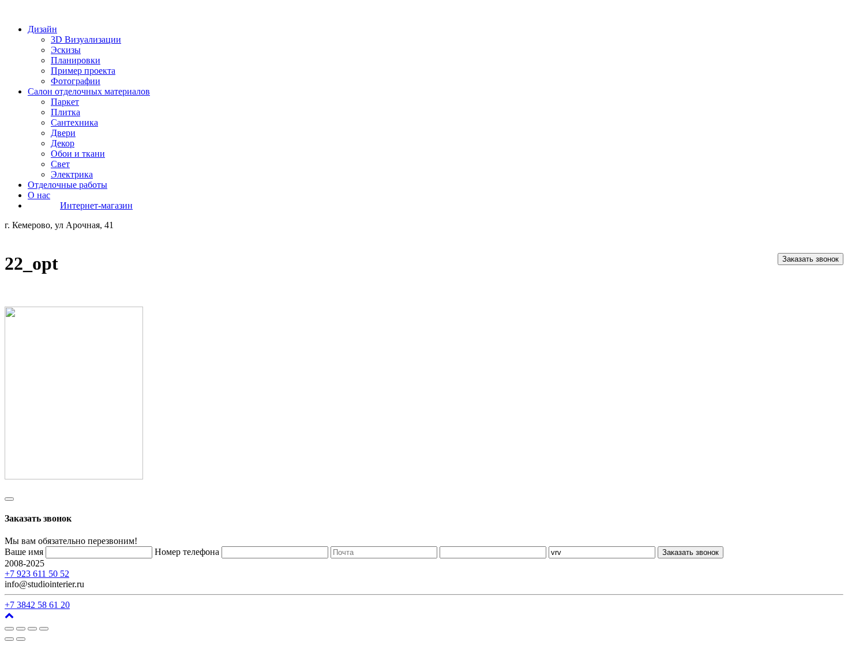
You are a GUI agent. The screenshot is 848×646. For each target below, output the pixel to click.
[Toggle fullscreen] (32, 628)
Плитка (65, 112)
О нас (39, 195)
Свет (60, 164)
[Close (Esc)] (9, 628)
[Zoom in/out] (43, 628)
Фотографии (75, 81)
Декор (62, 143)
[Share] (20, 628)
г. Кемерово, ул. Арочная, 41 (102, 563)
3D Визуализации (86, 39)
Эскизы (66, 50)
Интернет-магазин (96, 205)
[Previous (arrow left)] (9, 639)
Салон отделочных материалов (89, 91)
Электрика (72, 174)
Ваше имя (24, 552)
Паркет (65, 102)
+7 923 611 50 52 (37, 574)
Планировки (75, 60)
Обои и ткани (78, 153)
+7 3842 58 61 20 (37, 605)
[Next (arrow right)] (20, 639)
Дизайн (42, 29)
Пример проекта (83, 70)
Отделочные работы (67, 185)
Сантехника (74, 122)
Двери (63, 133)
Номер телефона (187, 552)
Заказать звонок (810, 259)
